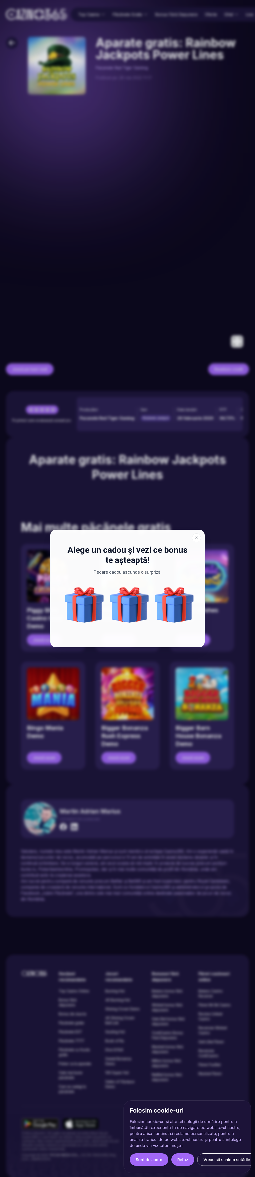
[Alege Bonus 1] (129, 605)
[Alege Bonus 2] (84, 605)
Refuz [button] (182, 1159)
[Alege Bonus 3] (174, 605)
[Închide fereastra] (196, 537)
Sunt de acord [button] (149, 1159)
